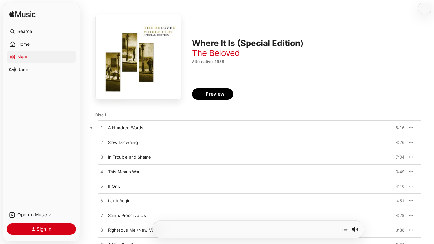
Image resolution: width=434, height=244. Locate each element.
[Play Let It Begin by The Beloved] (101, 201)
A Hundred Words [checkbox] (125, 127)
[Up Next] (345, 229)
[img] (22, 14)
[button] (41, 31)
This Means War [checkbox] (123, 171)
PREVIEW (397, 128)
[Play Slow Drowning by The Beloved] (101, 143)
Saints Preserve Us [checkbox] (127, 215)
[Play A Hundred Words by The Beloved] (101, 128)
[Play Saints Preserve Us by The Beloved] (101, 216)
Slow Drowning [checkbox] (123, 142)
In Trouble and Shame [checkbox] (129, 156)
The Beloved (216, 53)
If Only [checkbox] (114, 186)
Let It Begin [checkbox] (119, 200)
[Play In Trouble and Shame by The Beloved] (101, 157)
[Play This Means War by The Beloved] (101, 172)
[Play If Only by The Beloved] (101, 186)
